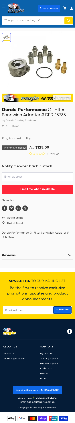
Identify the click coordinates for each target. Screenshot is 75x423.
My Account (46, 354)
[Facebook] (69, 331)
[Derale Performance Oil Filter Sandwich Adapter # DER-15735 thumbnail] (6, 37)
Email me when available (37, 189)
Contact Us (8, 354)
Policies (44, 374)
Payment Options (49, 364)
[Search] (68, 20)
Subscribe (62, 310)
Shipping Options (49, 358)
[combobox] (33, 20)
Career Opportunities (14, 358)
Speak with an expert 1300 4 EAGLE (37, 390)
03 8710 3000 (51, 8)
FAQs (43, 379)
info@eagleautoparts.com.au (37, 402)
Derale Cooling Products (21, 121)
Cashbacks (46, 369)
